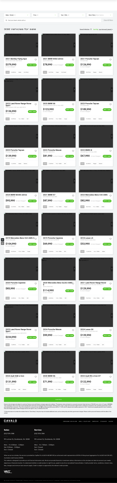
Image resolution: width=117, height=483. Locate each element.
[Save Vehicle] (36, 60)
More (111, 421)
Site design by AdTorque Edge (70, 480)
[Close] (2, 243)
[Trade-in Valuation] (2, 239)
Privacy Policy (28, 480)
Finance (104, 421)
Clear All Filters (108, 20)
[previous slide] (5, 45)
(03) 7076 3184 (39, 433)
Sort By (95, 29)
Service (95, 421)
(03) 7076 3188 (9, 433)
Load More (58, 399)
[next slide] (37, 45)
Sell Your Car (84, 421)
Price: (35, 15)
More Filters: (92, 15)
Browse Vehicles (70, 421)
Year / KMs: (64, 15)
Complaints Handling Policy (44, 480)
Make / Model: (10, 15)
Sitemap (57, 480)
